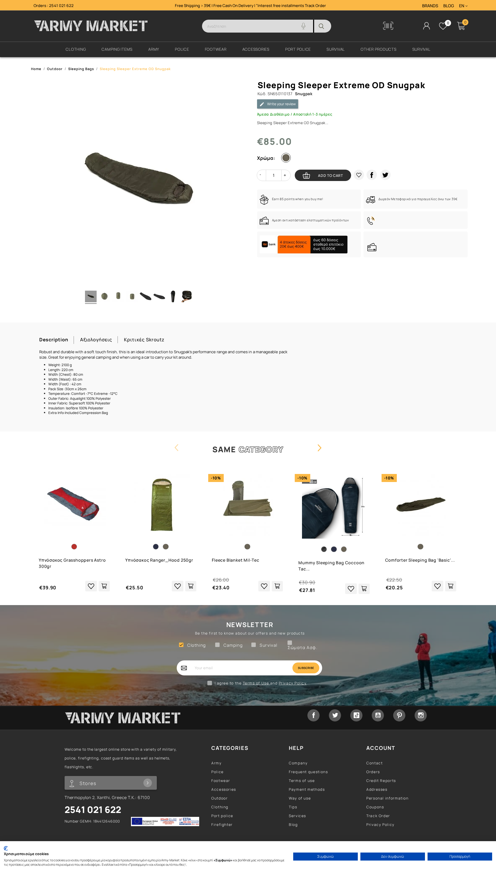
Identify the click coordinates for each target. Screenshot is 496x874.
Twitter (335, 715)
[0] (443, 26)
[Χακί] (287, 158)
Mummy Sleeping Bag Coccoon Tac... (331, 566)
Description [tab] (53, 339)
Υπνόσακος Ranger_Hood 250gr (159, 560)
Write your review (281, 103)
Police (217, 771)
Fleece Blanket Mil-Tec (235, 560)
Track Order (315, 5)
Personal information (387, 798)
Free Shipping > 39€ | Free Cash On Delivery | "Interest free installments (240, 5)
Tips (293, 806)
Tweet (385, 175)
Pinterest (399, 715)
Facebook (313, 715)
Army (216, 762)
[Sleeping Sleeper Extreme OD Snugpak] (145, 297)
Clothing (219, 806)
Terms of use (302, 780)
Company (298, 762)
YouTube (378, 715)
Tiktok (356, 715)
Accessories (223, 789)
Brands (430, 6)
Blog (293, 824)
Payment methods (307, 789)
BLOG (448, 6)
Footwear (220, 780)
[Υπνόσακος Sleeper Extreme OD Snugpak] (91, 297)
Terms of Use (256, 683)
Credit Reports (381, 780)
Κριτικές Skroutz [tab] (144, 339)
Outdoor (219, 798)
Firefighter (222, 824)
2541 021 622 (61, 5)
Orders (373, 771)
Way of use (300, 798)
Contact (374, 762)
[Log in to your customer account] (426, 25)
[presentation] (176, 452)
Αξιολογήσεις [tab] (96, 339)
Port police (222, 815)
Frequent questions (308, 771)
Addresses (377, 789)
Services (297, 815)
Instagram (421, 715)
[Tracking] (388, 28)
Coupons (375, 806)
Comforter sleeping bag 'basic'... (420, 560)
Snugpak (304, 93)
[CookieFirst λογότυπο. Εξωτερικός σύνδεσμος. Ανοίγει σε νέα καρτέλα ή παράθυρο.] (6, 848)
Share (372, 175)
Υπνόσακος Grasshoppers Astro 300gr (72, 563)
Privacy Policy (293, 683)
